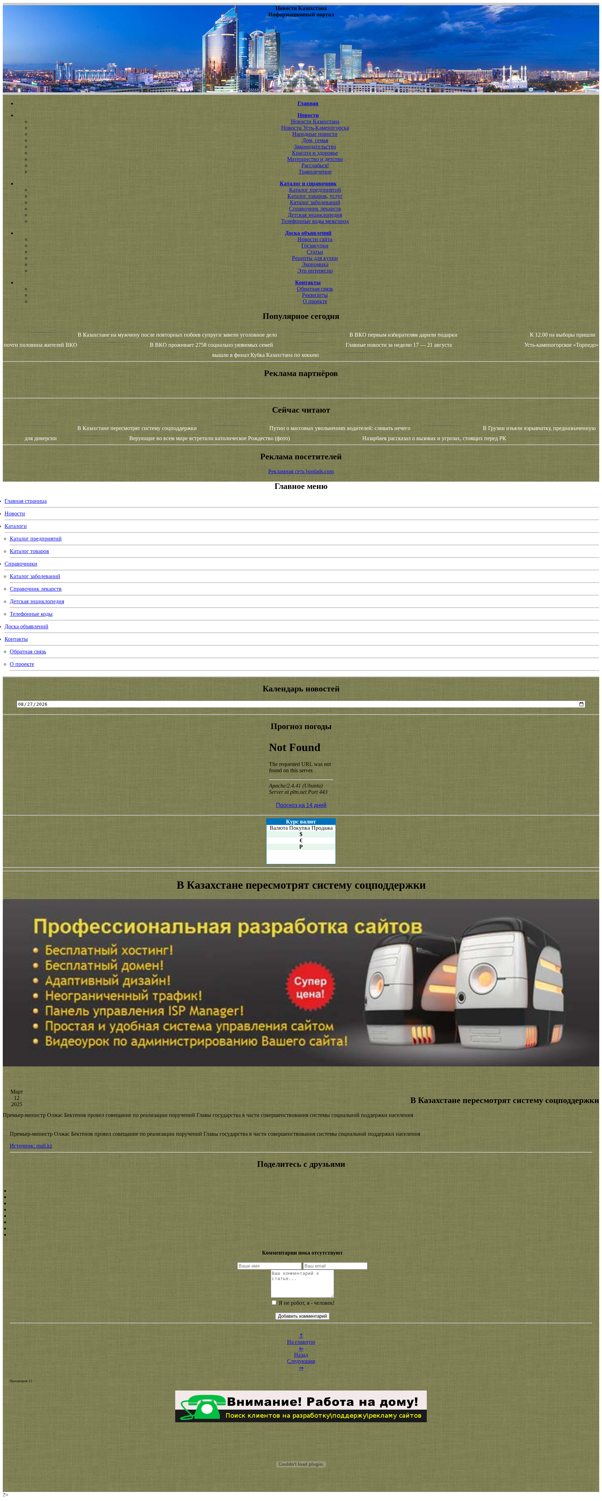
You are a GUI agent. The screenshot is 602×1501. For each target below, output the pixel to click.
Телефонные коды (31, 614)
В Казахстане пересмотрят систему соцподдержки (137, 428)
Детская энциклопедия (315, 215)
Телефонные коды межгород (315, 221)
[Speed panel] (301, 1191)
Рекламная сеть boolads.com (301, 471)
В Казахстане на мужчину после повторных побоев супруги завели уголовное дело (177, 335)
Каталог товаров (29, 551)
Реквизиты (315, 295)
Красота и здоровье (315, 153)
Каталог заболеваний (315, 202)
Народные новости (315, 134)
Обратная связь (315, 289)
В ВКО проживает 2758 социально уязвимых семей (211, 345)
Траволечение (315, 172)
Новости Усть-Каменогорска (315, 128)
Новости (15, 513)
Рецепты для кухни (315, 258)
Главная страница (26, 501)
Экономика (315, 264)
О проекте (315, 301)
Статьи (315, 252)
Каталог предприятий (315, 190)
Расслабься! (315, 165)
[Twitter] (301, 1222)
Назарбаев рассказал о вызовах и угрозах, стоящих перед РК (434, 438)
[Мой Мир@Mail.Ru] (301, 1235)
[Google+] (301, 1197)
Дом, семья (315, 140)
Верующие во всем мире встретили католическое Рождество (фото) (209, 438)
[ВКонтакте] (301, 1210)
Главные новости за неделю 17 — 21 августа (399, 345)
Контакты (16, 639)
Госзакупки (315, 245)
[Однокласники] (301, 1228)
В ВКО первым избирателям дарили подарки (403, 335)
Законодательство (315, 147)
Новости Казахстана (315, 121)
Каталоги (16, 526)
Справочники (21, 564)
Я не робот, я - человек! (305, 1303)
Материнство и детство (315, 159)
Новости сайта (315, 239)
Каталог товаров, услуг (315, 196)
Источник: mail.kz (31, 1146)
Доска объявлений (26, 626)
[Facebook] (301, 1216)
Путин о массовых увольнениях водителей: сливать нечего (339, 428)
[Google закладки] (301, 1203)
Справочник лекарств (315, 209)
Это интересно (315, 271)
